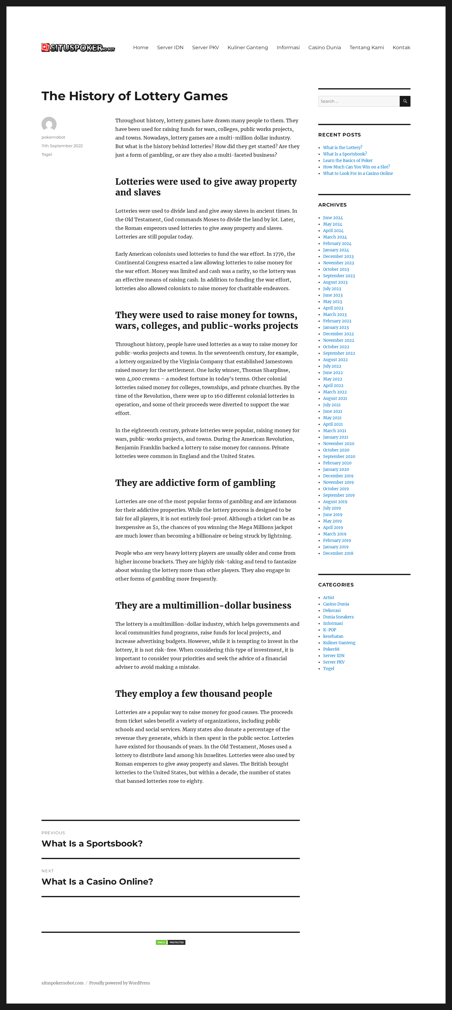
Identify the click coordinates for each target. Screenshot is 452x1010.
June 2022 (333, 372)
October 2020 (336, 450)
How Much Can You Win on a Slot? (356, 167)
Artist (328, 597)
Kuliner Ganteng (248, 47)
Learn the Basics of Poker (348, 160)
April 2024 (333, 230)
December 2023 (338, 256)
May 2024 (332, 224)
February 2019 (337, 540)
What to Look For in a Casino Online (358, 173)
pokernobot (53, 137)
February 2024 (337, 243)
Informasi (288, 47)
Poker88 (331, 649)
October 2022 (336, 346)
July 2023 (332, 288)
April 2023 (333, 308)
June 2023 (333, 295)
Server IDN (170, 47)
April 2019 (333, 527)
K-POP (329, 630)
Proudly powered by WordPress (119, 983)
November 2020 (338, 443)
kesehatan (333, 636)
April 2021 (333, 424)
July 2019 (332, 508)
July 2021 (332, 405)
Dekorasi (332, 610)
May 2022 (332, 379)
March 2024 (335, 237)
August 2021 (335, 398)
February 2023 (337, 321)
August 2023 (335, 282)
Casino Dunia (324, 47)
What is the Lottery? (342, 147)
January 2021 (335, 437)
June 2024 (333, 217)
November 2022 (338, 340)
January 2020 (336, 469)
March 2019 (335, 534)
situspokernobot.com (63, 983)
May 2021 (332, 417)
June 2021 (332, 411)
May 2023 (332, 301)
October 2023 (336, 269)
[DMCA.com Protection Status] (171, 942)
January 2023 (336, 327)
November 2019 (338, 482)
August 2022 (335, 359)
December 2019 (338, 476)
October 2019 (336, 488)
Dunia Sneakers (338, 617)
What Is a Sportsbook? (345, 154)
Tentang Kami (367, 47)
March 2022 (335, 392)
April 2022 (333, 385)
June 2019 (333, 514)
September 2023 (339, 275)
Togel (47, 154)
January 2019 (336, 547)
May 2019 (332, 521)
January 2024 (336, 250)
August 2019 (335, 501)
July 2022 (332, 366)
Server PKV (205, 47)
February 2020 (337, 463)
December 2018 (338, 553)
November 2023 (338, 263)
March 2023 (335, 314)
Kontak (401, 47)
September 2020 (339, 456)
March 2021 (334, 430)
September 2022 (339, 353)
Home (141, 47)
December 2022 (338, 334)
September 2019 (339, 495)
